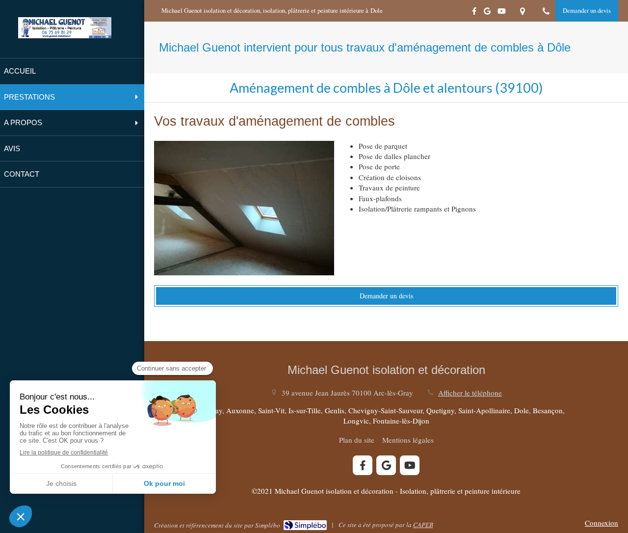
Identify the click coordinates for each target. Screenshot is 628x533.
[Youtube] (501, 13)
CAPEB (423, 524)
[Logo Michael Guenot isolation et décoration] (64, 35)
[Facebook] (474, 13)
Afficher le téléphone (470, 393)
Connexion (601, 523)
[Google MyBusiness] (487, 13)
